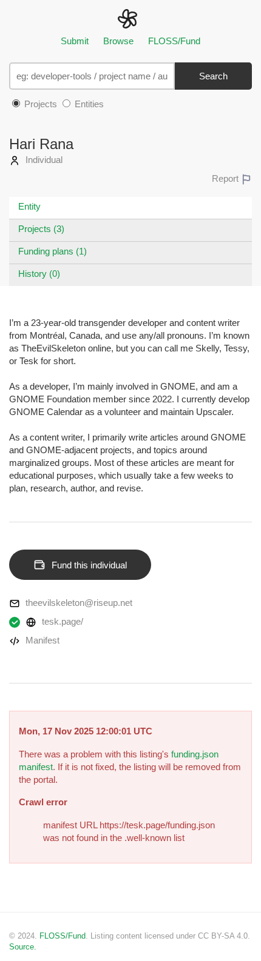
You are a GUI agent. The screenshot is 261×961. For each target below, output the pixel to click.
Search (213, 76)
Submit (75, 41)
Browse (118, 41)
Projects (39, 104)
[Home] (130, 18)
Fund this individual (89, 565)
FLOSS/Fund (174, 41)
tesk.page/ (61, 621)
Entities (88, 104)
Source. (22, 946)
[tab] (130, 208)
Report (226, 178)
